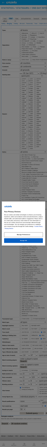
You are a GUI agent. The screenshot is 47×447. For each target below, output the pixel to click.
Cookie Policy (38, 226)
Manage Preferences (23, 234)
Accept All (23, 240)
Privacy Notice (9, 228)
